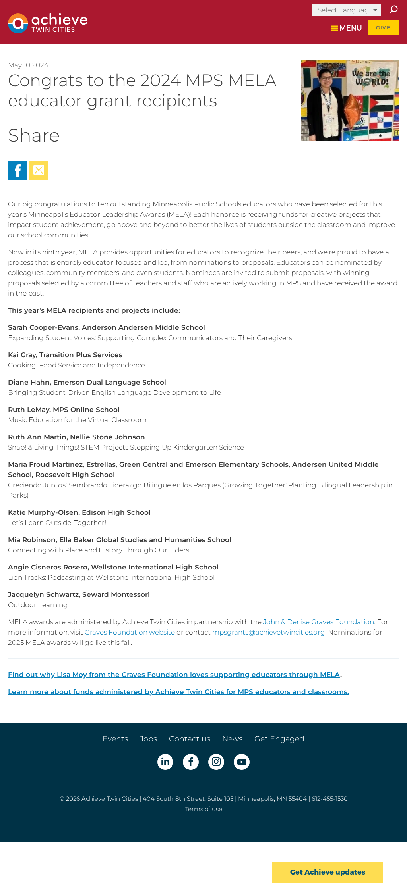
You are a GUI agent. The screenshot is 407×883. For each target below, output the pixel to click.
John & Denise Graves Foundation (318, 622)
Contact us (189, 738)
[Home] (47, 31)
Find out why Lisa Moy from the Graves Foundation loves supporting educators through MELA (174, 675)
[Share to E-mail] (38, 178)
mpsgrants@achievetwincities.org (268, 632)
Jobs (148, 738)
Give (383, 27)
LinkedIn (165, 762)
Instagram (216, 762)
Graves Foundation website (130, 632)
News (232, 738)
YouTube (242, 762)
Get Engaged (279, 738)
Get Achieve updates (327, 872)
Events (115, 738)
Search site (393, 10)
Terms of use (203, 809)
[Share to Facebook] (18, 178)
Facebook (191, 762)
